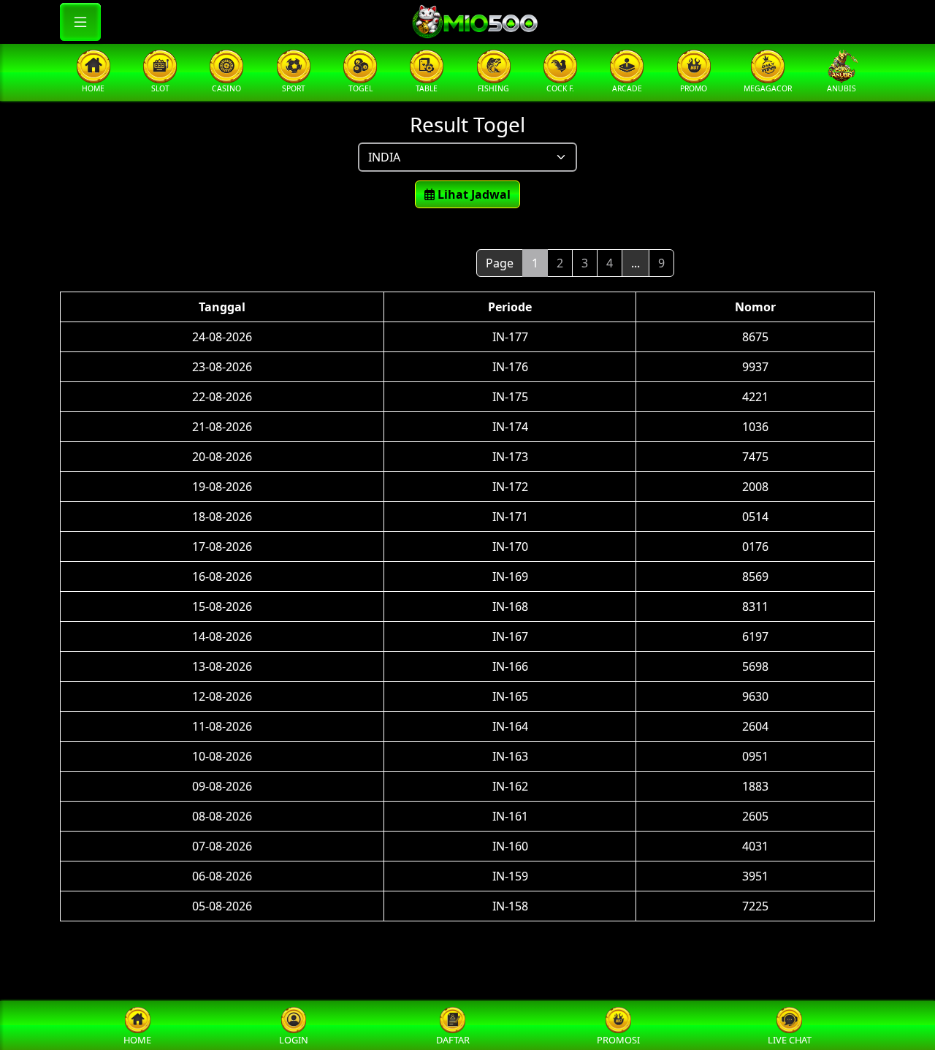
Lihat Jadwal (473, 194)
